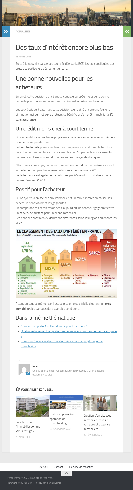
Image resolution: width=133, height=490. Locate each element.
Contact (58, 466)
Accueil (43, 466)
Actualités (23, 31)
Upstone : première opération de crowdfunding (62, 419)
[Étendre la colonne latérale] (6, 31)
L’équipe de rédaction (81, 466)
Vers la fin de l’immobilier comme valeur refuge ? (28, 426)
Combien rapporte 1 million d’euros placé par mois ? (54, 326)
